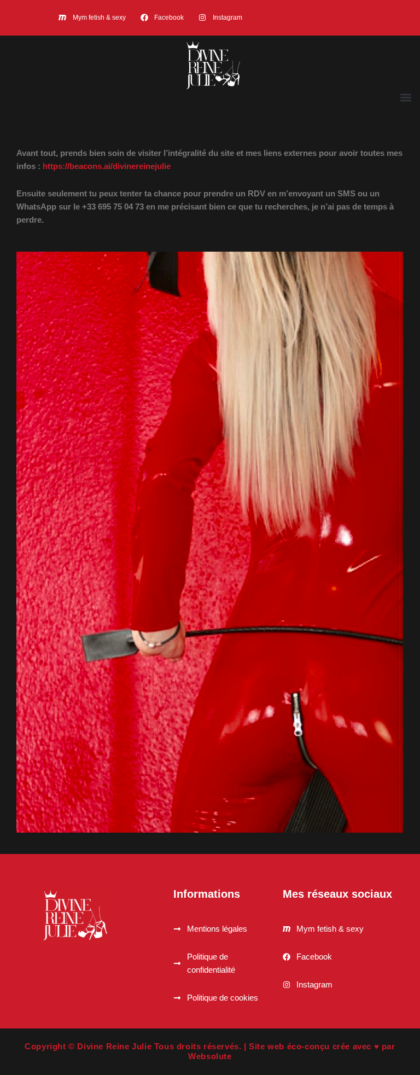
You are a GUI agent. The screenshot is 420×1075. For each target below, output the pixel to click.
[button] (405, 97)
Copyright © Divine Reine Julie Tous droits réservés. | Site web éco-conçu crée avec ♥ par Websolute (210, 1051)
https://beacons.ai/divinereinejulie (107, 166)
